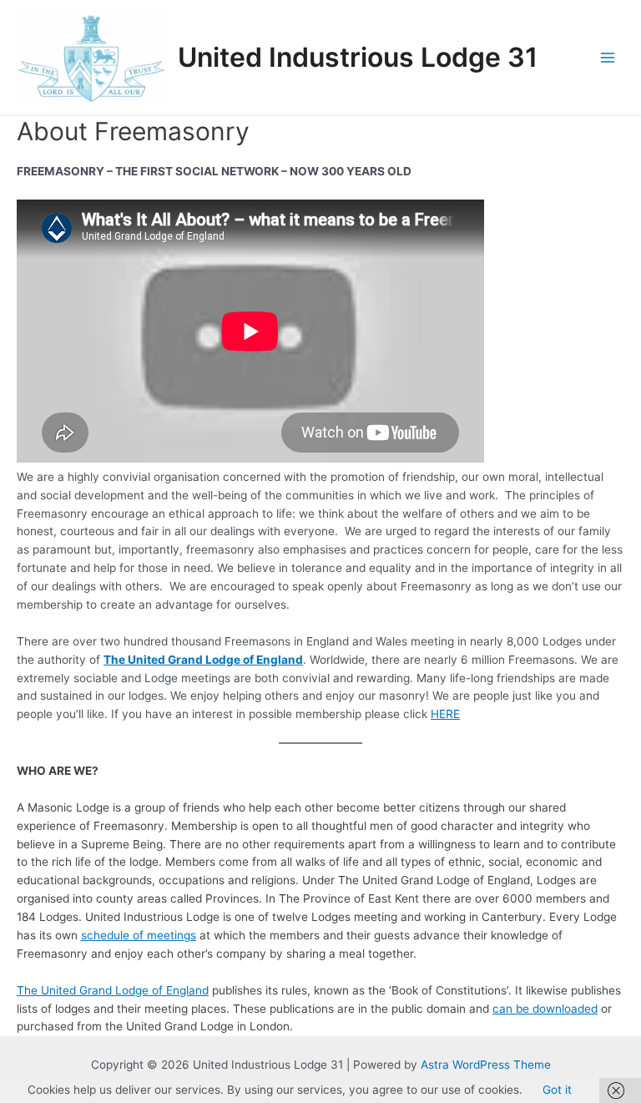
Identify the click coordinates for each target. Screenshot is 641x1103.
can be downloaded (545, 1008)
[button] (91, 58)
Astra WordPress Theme (486, 1064)
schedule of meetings (138, 935)
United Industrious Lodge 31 (358, 57)
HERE (445, 714)
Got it (557, 1089)
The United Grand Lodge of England (113, 990)
